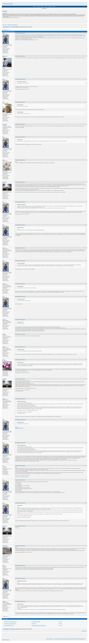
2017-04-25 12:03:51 (22, 578)
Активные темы (44, 8)
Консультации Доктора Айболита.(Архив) (10, 621)
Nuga (3, 33)
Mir (3, 102)
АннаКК (4, 334)
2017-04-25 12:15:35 (22, 601)
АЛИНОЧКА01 (5, 545)
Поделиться (17, 124)
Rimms (4, 565)
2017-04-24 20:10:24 (22, 465)
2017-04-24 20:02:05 (22, 442)
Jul (3, 465)
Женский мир (34, 623)
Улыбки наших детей (7, 26)
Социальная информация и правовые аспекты (39, 625)
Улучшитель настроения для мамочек (10, 623)
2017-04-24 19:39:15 (22, 419)
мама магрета (5, 56)
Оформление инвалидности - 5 (9, 625)
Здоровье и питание (15, 26)
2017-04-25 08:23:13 (22, 565)
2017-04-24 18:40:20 (22, 398)
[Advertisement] (17, 20)
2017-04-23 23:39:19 (22, 124)
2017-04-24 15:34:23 (22, 296)
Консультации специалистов (36, 621)
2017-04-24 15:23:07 (22, 283)
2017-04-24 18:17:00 (22, 346)
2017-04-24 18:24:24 (22, 359)
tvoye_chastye (7, 49)
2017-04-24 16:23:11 (22, 319)
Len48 (4, 359)
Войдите (9, 24)
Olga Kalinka (5, 182)
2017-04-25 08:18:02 (22, 545)
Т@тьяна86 (5, 124)
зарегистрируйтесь (14, 24)
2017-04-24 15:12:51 (22, 260)
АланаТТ (4, 283)
